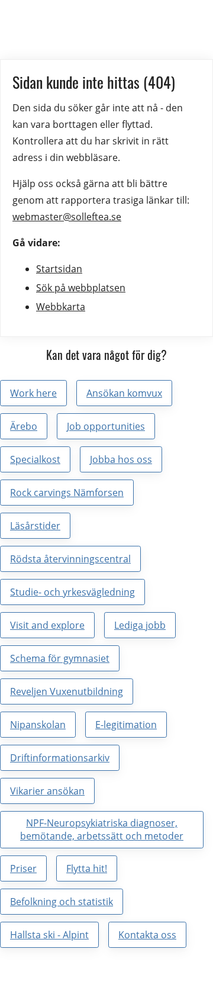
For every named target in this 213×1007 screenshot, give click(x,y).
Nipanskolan (38, 724)
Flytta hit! (86, 868)
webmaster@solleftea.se (66, 216)
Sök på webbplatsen (80, 287)
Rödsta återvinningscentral (70, 558)
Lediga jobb (140, 625)
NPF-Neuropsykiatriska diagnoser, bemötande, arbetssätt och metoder (101, 829)
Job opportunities (106, 426)
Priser (23, 868)
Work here (33, 393)
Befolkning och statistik (61, 901)
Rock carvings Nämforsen (67, 492)
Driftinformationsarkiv (59, 757)
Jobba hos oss (121, 459)
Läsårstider (35, 525)
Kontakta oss (147, 934)
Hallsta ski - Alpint (49, 934)
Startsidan (59, 268)
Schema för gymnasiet (59, 658)
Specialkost (35, 459)
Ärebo (23, 426)
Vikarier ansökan (47, 790)
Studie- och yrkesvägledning (72, 592)
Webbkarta (60, 306)
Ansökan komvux (124, 393)
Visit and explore (47, 625)
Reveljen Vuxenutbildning (66, 691)
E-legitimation (126, 724)
